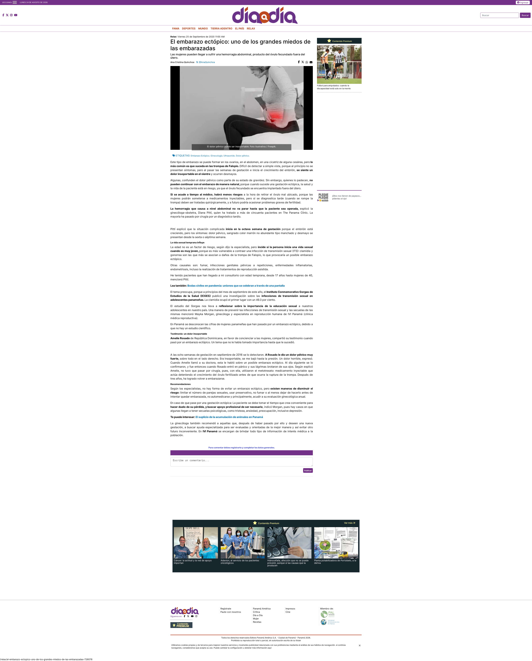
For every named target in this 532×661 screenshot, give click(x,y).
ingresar (524, 2)
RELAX (251, 28)
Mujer (256, 618)
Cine (288, 612)
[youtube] (192, 616)
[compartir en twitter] (303, 62)
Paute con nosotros (230, 612)
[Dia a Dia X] (7, 15)
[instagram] (196, 616)
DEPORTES (188, 28)
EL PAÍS (239, 28)
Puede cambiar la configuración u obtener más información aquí (242, 648)
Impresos (290, 608)
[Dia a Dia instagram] (11, 15)
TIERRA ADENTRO (221, 28)
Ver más (348, 522)
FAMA (175, 28)
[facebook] (184, 616)
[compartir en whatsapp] (307, 62)
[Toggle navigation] (15, 2)
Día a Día (258, 615)
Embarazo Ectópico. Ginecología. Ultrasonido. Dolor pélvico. (220, 155)
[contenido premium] (181, 624)
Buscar (525, 15)
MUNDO (203, 28)
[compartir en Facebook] (298, 62)
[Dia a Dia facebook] (3, 15)
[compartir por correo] (311, 62)
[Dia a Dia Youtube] (15, 15)
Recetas (257, 621)
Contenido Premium (342, 41)
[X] (188, 616)
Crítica (256, 612)
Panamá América (262, 608)
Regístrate (225, 608)
